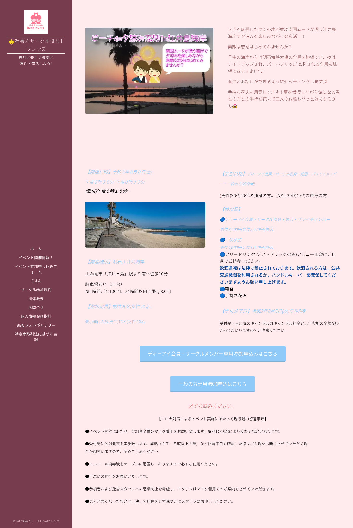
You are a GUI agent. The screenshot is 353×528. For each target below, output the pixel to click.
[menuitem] (36, 248)
